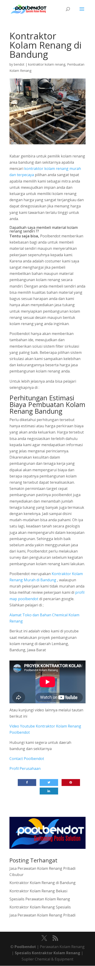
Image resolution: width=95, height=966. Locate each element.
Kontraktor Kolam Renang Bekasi (38, 890)
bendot (19, 64)
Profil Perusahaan (25, 768)
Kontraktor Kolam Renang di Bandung (42, 882)
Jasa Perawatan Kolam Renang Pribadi (42, 915)
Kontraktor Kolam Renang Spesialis (40, 907)
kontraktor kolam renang (46, 64)
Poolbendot (25, 946)
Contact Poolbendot (26, 758)
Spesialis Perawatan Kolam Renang (39, 899)
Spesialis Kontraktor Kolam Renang (48, 952)
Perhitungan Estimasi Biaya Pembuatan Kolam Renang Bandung (47, 404)
